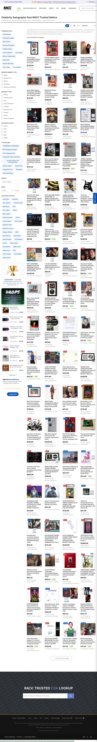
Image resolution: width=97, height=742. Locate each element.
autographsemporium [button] (50, 446)
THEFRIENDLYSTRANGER (11, 146)
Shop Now (42, 8)
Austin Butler (7, 34)
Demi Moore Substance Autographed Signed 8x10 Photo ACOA (70, 468)
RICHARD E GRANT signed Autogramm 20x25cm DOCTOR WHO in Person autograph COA (33, 233)
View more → (12, 375)
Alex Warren (6, 203)
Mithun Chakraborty (9, 56)
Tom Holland (17, 67)
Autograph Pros (8, 169)
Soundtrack (6, 246)
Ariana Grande (18, 203)
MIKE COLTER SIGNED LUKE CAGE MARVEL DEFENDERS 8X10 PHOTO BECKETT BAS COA (70, 61)
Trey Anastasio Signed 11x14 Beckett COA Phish (88, 435)
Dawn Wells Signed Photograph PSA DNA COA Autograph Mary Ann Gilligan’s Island (34, 92)
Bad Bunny (6, 206)
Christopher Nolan (8, 38)
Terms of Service (40, 727)
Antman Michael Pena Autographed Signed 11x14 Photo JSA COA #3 (34, 161)
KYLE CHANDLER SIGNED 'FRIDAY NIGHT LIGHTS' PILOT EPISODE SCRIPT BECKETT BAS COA (70, 538)
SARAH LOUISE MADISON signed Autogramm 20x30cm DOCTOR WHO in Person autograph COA (70, 267)
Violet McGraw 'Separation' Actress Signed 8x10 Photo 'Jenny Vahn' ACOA (69, 92)
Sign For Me (18, 166)
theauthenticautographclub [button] (88, 136)
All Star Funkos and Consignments (13, 161)
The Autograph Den (9, 153)
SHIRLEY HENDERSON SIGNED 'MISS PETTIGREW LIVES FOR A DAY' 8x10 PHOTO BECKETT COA (70, 233)
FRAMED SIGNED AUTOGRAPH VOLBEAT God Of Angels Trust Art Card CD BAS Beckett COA (52, 301)
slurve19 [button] (55, 411)
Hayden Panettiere (8, 45)
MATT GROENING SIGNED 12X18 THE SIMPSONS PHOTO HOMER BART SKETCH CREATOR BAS (34, 267)
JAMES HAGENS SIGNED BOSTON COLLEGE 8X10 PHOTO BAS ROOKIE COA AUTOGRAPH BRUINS (70, 198)
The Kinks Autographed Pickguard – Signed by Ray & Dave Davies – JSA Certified (88, 198)
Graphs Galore (7, 166)
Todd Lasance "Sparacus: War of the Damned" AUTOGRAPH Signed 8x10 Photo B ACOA (52, 233)
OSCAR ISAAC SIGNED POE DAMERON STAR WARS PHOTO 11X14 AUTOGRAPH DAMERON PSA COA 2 (52, 538)
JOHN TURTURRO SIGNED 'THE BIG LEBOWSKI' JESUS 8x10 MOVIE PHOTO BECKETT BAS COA (51, 370)
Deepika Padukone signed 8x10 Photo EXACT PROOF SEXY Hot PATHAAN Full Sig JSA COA (87, 607)
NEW (16, 232)
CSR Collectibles (8, 173)
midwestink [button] (48, 276)
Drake (15, 210)
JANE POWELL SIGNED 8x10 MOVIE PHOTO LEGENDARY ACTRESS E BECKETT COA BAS (88, 572)
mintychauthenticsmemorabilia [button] (71, 583)
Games (63, 8)
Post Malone (18, 239)
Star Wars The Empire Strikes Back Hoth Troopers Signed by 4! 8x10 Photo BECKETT (34, 436)
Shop (29, 718)
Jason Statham (7, 52)
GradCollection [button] (49, 138)
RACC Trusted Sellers (19, 718)
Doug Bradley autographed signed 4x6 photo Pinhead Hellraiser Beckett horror (69, 573)
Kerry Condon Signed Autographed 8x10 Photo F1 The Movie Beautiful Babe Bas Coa (52, 161)
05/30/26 (6, 199)
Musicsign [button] (65, 344)
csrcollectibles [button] (66, 413)
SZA (14, 250)
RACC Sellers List (29, 8)
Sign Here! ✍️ (55, 718)
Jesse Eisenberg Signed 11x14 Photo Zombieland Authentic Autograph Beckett (34, 641)
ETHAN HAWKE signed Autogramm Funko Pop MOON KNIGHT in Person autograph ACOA (52, 61)
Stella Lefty (16, 246)
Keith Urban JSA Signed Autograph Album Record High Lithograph (33, 127)
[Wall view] (74, 25)
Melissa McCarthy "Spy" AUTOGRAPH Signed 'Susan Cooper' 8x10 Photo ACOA (88, 641)
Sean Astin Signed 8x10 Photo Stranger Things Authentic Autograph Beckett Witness (87, 267)
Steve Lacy (6, 250)
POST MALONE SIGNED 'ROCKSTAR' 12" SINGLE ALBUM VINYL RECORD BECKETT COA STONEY (52, 198)
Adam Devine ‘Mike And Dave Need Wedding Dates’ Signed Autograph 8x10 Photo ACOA (34, 198)
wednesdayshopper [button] (68, 102)
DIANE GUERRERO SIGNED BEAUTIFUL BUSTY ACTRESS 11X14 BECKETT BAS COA (88, 60)
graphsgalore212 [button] (49, 549)
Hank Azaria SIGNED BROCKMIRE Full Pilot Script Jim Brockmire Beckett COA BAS (51, 641)
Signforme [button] (57, 69)
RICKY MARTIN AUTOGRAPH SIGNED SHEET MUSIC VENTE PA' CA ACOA (87, 127)
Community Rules (57, 727)
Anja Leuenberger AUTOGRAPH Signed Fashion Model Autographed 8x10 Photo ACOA (87, 470)
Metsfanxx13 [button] (74, 69)
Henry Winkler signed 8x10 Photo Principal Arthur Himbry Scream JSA (70, 403)
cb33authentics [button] (67, 138)
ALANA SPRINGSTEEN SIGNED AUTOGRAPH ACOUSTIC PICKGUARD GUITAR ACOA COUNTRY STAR (70, 128)
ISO (57, 8)
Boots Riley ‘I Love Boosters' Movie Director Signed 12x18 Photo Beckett (88, 403)
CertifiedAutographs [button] (32, 102)
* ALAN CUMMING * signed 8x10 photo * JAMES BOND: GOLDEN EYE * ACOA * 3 (52, 266)
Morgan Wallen (7, 232)
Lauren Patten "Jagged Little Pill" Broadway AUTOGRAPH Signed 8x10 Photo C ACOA (70, 641)
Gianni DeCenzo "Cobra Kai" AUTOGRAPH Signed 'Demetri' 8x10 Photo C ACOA (52, 573)
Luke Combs (18, 221)
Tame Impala (7, 254)
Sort (78, 25)
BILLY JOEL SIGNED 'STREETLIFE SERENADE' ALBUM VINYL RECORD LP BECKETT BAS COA (33, 301)
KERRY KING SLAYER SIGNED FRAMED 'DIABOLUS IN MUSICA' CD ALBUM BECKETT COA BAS (52, 470)
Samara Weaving (8, 63)
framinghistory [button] (30, 69)
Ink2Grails (19, 169)
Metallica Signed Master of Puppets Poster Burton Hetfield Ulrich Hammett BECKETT (52, 128)
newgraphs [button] (56, 241)
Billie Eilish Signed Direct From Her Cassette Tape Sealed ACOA (51, 436)
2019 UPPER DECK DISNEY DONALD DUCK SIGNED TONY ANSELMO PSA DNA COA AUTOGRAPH (70, 504)
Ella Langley (6, 214)
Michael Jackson (8, 228)
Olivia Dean (17, 236)
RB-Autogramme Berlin (10, 149)
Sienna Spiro (14, 243)
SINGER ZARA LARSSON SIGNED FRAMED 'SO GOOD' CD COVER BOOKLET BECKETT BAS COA (88, 370)
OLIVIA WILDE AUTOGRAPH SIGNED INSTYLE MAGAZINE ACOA (87, 300)
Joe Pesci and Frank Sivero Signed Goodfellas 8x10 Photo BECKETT (34, 469)
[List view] (70, 25)
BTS (14, 206)
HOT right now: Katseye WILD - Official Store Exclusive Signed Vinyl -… (54, 2)
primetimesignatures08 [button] (69, 172)
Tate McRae (18, 254)
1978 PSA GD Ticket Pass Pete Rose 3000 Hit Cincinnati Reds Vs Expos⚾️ (88, 537)
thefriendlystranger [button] (68, 618)
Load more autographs (62, 658)
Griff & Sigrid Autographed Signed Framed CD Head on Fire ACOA (33, 60)
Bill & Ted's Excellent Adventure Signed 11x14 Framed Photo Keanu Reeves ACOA (33, 403)
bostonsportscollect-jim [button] (69, 208)
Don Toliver (6, 210)
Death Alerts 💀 (79, 718)
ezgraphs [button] (38, 616)
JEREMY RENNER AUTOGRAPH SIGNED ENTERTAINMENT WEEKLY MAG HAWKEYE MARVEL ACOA (87, 163)
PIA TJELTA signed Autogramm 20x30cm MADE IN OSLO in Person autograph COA (70, 436)
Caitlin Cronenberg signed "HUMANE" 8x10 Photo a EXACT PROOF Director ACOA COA (70, 607)
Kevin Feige (18, 52)
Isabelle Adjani (7, 49)
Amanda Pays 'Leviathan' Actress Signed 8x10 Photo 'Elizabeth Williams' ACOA (33, 538)
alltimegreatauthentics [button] (86, 104)
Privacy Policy (48, 727)
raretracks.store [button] (85, 208)
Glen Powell (6, 41)
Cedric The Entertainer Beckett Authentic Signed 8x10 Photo (52, 502)
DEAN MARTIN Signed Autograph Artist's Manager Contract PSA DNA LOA (70, 335)
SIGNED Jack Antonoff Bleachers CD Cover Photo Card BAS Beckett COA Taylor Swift (52, 336)
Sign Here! (72, 8)
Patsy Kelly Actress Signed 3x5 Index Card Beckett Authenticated (70, 368)
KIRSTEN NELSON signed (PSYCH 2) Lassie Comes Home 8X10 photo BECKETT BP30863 (34, 607)
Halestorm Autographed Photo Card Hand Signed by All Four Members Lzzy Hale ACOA (88, 504)
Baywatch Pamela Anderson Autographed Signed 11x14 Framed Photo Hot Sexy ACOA (51, 93)
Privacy (19, 737)
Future (18, 217)
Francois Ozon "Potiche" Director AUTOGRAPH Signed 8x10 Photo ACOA (69, 300)
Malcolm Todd (7, 225)
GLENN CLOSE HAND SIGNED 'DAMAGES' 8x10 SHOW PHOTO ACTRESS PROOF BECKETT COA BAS (87, 93)
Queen (5, 243)
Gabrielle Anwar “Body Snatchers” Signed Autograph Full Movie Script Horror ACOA (52, 606)
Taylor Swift (6, 257)
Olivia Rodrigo (7, 239)
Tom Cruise (6, 67)
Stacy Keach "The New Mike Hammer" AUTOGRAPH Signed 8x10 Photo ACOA (88, 335)
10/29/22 (15, 199)
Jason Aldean (7, 221)
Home (19, 8)
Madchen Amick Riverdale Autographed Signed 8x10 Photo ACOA (34, 572)
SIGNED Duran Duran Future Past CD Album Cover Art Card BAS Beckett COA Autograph (34, 336)
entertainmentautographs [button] (87, 243)
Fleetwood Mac (7, 217)
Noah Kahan (6, 236)
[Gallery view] (67, 25)
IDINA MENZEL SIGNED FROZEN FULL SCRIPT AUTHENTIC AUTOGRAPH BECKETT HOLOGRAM (70, 162)
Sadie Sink (6, 60)
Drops (51, 8)
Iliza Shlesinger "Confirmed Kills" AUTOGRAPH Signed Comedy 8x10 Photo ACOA (33, 370)
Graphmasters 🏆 (67, 718)
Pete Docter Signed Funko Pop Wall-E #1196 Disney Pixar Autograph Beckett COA (87, 233)
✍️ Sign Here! (13, 394)
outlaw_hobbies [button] (31, 171)
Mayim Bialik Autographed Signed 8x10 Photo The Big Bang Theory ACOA (51, 403)
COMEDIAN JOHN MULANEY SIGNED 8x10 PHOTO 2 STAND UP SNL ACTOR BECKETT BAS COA (34, 504)
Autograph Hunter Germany (11, 157)
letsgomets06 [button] (84, 444)
